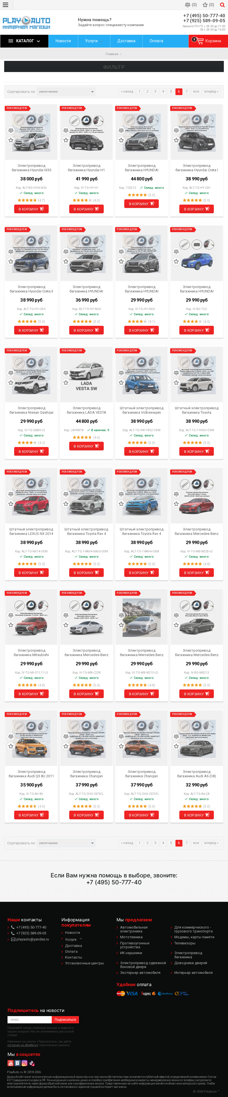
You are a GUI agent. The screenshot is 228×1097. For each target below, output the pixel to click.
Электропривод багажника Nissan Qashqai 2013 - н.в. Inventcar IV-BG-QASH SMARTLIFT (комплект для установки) (31, 410)
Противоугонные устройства (134, 945)
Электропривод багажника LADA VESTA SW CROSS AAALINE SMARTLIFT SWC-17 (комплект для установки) (86, 410)
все (196, 91)
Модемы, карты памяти (194, 937)
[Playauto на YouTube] (11, 1063)
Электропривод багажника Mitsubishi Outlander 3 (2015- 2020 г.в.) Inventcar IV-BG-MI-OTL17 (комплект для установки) (31, 652)
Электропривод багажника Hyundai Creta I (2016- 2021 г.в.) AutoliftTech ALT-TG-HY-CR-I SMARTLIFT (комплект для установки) (196, 167)
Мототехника (131, 937)
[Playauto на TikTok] (31, 1063)
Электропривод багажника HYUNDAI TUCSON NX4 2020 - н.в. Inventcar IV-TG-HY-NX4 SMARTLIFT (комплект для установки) (142, 289)
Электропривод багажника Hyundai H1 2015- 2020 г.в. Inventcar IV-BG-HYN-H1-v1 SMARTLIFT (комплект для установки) (86, 167)
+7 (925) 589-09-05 (204, 20)
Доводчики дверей (190, 963)
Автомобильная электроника (134, 929)
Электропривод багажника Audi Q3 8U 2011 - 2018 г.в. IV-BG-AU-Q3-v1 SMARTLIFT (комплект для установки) (31, 774)
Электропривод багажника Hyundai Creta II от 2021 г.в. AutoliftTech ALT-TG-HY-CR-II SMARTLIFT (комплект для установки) (31, 289)
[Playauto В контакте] (17, 1063)
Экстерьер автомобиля (140, 973)
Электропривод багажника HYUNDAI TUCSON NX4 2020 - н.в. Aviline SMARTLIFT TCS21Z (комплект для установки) (141, 167)
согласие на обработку (23, 1045)
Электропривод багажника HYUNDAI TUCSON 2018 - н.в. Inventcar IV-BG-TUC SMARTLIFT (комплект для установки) (197, 289)
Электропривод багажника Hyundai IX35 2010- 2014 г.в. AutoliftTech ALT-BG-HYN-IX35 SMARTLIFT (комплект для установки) (31, 167)
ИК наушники (131, 953)
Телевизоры (184, 943)
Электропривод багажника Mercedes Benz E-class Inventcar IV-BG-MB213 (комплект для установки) (197, 652)
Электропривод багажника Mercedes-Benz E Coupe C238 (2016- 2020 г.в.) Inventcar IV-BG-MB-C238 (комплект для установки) (86, 652)
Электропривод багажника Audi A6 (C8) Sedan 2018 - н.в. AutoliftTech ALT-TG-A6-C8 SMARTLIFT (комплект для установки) (197, 774)
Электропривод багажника (188, 955)
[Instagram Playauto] (24, 1063)
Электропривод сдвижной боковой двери (143, 965)
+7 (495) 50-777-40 (204, 15)
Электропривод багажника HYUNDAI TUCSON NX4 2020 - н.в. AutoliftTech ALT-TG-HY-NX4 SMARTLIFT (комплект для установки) (86, 289)
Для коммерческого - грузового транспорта (193, 929)
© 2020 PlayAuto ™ (206, 1091)
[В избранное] (11, 140)
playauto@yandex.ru (32, 939)
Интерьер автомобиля (193, 973)
